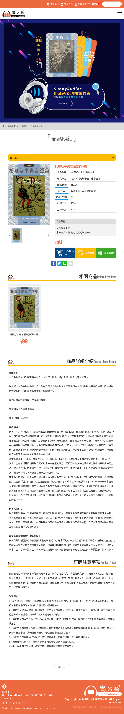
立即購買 (109, 253)
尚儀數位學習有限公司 (13, 13)
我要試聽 (89, 253)
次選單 (15, 157)
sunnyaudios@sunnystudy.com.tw (33, 707)
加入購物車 (69, 253)
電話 (4, 703)
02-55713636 (18, 703)
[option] (24, 314)
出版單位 (23, 126)
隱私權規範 (78, 707)
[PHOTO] (29, 194)
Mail (5, 707)
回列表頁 (62, 666)
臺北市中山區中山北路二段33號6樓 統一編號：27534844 (29, 697)
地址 (4, 691)
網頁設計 (94, 707)
